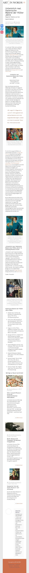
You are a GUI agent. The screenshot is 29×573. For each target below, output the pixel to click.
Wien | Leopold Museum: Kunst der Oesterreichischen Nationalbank (14, 395)
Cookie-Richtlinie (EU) (14, 567)
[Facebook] (2, 25)
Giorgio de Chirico (16, 70)
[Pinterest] (2, 32)
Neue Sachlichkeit (14, 54)
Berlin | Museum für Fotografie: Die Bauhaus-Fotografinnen (14, 440)
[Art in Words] (13, 2)
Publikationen (11, 564)
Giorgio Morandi (18, 270)
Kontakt (11, 566)
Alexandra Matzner (12, 389)
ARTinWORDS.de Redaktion (14, 435)
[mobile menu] (24, 2)
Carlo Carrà (8, 71)
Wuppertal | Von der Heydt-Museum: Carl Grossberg (13, 487)
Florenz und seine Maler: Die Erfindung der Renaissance (13, 163)
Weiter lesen (19, 417)
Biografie (18, 564)
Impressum (16, 566)
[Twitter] (2, 29)
